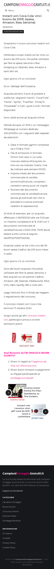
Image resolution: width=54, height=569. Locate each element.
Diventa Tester (9, 516)
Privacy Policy (9, 543)
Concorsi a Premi (11, 511)
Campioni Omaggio (12, 502)
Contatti (6, 538)
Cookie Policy (9, 547)
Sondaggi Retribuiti (12, 520)
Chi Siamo (7, 533)
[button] (48, 10)
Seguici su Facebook (13, 491)
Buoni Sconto (9, 507)
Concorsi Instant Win (13, 32)
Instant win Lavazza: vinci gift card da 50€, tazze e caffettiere (20, 411)
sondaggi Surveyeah (22, 378)
